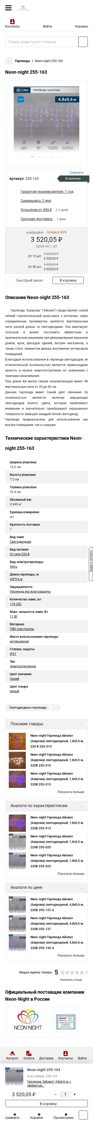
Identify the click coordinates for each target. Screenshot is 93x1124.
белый (14, 691)
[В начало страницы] (83, 1115)
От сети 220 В (19, 554)
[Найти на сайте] (83, 42)
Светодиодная (20, 542)
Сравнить (12, 1118)
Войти (47, 26)
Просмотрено (63, 1118)
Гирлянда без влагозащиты (30, 591)
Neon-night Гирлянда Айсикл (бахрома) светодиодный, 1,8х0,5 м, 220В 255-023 (57, 861)
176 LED (15, 604)
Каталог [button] (12, 1058)
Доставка (46, 1058)
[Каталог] (8, 7)
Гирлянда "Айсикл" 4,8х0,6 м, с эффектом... (49, 1083)
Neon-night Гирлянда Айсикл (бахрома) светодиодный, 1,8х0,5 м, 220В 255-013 (57, 779)
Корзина (81, 26)
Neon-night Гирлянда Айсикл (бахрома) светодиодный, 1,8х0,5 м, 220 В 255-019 (57, 741)
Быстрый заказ (30, 280)
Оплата (29, 1058)
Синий (14, 679)
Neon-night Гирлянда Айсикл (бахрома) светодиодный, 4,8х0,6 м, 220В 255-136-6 (57, 942)
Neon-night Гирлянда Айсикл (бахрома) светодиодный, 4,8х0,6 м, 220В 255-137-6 (57, 904)
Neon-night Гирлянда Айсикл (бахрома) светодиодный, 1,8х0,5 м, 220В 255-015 (57, 760)
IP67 (13, 654)
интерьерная (19, 641)
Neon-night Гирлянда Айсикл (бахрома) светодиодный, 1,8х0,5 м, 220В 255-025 (57, 842)
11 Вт (14, 616)
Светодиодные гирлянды (28, 707)
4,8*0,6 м (16, 579)
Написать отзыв (71, 979)
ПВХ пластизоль (22, 629)
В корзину (68, 280)
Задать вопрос (91, 561)
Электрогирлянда (23, 666)
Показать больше (71, 792)
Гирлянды (22, 61)
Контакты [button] (12, 26)
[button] (32, 156)
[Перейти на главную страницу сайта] (39, 8)
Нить (13, 566)
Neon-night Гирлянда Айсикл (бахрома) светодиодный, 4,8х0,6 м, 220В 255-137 (57, 923)
